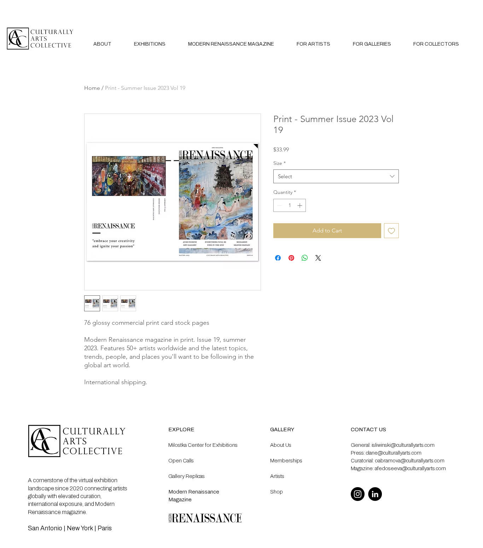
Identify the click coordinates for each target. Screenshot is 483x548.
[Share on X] (318, 258)
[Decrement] (278, 205)
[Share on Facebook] (278, 258)
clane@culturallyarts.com (393, 453)
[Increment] (300, 205)
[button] (313, 44)
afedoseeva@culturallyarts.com (410, 468)
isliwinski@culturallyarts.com (403, 445)
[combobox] (336, 176)
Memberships (286, 460)
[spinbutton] (289, 205)
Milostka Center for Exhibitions (203, 445)
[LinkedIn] (375, 494)
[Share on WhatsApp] (305, 258)
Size (279, 163)
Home (92, 88)
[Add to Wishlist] (391, 230)
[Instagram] (358, 494)
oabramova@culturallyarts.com (409, 460)
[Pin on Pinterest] (291, 258)
